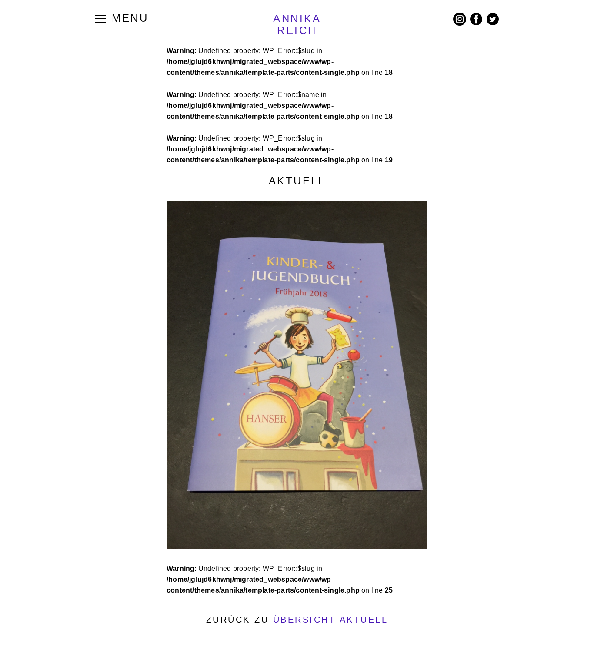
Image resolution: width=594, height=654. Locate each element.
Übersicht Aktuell (330, 619)
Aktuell (297, 181)
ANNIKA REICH (297, 24)
